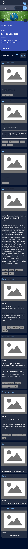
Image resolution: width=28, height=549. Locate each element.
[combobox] (18, 8)
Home (3, 8)
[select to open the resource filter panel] (17, 55)
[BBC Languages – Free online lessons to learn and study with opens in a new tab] (14, 291)
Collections (8, 8)
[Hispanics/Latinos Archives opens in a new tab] (14, 113)
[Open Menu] (24, 3)
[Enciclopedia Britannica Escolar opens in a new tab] (14, 456)
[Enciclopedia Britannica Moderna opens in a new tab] (14, 488)
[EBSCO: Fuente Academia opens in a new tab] (14, 521)
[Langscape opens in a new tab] (14, 163)
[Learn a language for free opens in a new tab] (14, 404)
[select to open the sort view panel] (23, 55)
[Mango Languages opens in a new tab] (14, 75)
